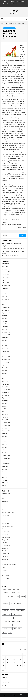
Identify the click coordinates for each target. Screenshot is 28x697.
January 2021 (5, 329)
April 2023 (4, 296)
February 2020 (5, 351)
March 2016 (4, 480)
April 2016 (4, 477)
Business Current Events (8, 512)
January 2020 (5, 354)
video (19, 628)
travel (15, 628)
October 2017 (5, 428)
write (9, 632)
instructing (17, 219)
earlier (4, 600)
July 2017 (4, 436)
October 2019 (5, 362)
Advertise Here (5, 680)
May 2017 (4, 441)
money (9, 614)
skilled (9, 625)
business (7, 219)
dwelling (23, 596)
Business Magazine (6, 520)
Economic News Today (7, 545)
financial (15, 600)
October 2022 (5, 299)
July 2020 (4, 340)
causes (18, 592)
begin (14, 589)
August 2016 (5, 466)
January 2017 (5, 452)
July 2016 (4, 469)
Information (5, 562)
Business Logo (5, 518)
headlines (5, 607)
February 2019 (5, 384)
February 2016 (5, 483)
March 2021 (4, 324)
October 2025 (5, 274)
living (18, 610)
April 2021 (4, 321)
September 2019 (6, 365)
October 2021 (5, 310)
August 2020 (5, 337)
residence (19, 621)
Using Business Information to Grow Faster (12, 246)
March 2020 (4, 348)
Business (4, 504)
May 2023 (4, 293)
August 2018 (5, 400)
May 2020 (4, 343)
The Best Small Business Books (12, 223)
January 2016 (5, 485)
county (12, 596)
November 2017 (6, 425)
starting (5, 628)
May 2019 (4, 376)
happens (19, 603)
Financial (4, 551)
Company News (6, 540)
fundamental (6, 603)
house (10, 607)
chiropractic (6, 596)
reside (13, 621)
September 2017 (6, 431)
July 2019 (4, 370)
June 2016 (4, 472)
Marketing (4, 570)
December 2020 (6, 332)
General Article (6, 1)
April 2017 (4, 444)
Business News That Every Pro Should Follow (13, 248)
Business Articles (20, 1)
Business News (22, 3)
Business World (6, 3)
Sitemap (4, 685)
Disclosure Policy (6, 682)
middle (4, 614)
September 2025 (6, 277)
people (4, 617)
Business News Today (7, 529)
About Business (6, 493)
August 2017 (5, 433)
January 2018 (5, 420)
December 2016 (6, 455)
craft (17, 596)
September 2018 (6, 398)
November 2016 (6, 458)
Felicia (6, 39)
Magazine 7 (15, 695)
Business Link (5, 515)
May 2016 (4, 474)
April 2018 (4, 411)
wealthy (5, 632)
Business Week (5, 531)
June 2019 (4, 373)
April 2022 (4, 304)
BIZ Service (13, 1)
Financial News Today (7, 556)
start (19, 625)
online (19, 614)
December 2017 (6, 422)
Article (3, 496)
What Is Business (6, 581)
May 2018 (4, 409)
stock (10, 628)
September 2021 (6, 313)
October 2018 (5, 395)
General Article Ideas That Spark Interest (12, 256)
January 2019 (5, 387)
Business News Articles (9, 28)
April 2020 (4, 346)
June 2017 (4, 439)
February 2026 (5, 263)
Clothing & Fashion (6, 537)
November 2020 (6, 335)
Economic (4, 542)
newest (14, 614)
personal (10, 617)
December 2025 (6, 269)
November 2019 (6, 359)
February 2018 (5, 417)
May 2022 (4, 302)
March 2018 (4, 414)
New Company (5, 578)
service (4, 625)
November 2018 (6, 392)
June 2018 (4, 406)
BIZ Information (14, 3)
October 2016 (5, 461)
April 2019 (4, 378)
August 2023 (5, 288)
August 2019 (5, 368)
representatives (6, 621)
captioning (12, 592)
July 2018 (4, 403)
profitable (16, 617)
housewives (16, 607)
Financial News (5, 553)
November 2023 (6, 285)
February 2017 (5, 450)
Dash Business (21, 226)
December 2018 (6, 389)
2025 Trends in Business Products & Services (13, 243)
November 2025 (6, 272)
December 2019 (6, 357)
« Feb (3, 670)
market (22, 610)
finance (9, 600)
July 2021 (4, 318)
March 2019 (4, 381)
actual (9, 589)
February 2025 (5, 282)
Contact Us (14, 5)
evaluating (11, 219)
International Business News (9, 564)
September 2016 (6, 463)
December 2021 (6, 307)
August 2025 (5, 280)
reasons (23, 617)
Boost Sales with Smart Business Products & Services (13, 252)
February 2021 (5, 326)
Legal (3, 567)
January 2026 (5, 266)
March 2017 (4, 447)
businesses (5, 592)
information (5, 610)
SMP (14, 11)
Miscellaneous (5, 573)
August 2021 (5, 315)
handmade (13, 603)
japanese (12, 610)
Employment (5, 548)
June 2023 (4, 291)
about (4, 589)
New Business (5, 575)
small (14, 625)
